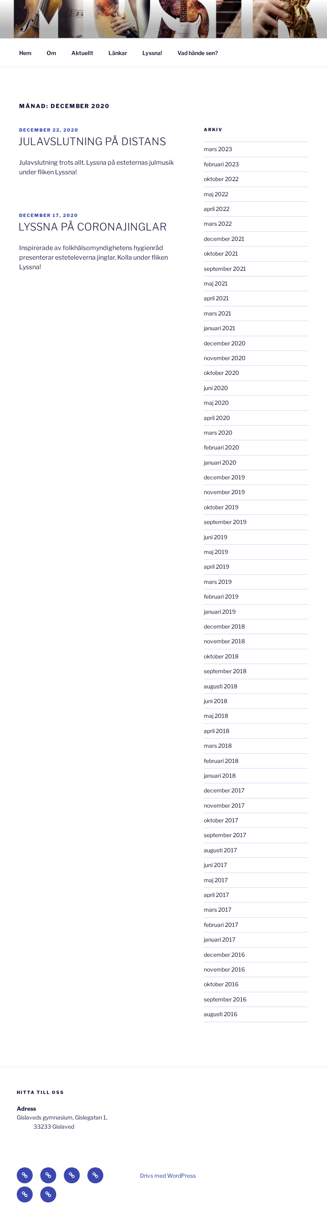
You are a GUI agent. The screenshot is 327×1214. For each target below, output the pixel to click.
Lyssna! (152, 52)
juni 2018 (215, 701)
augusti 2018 (220, 686)
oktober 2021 (221, 253)
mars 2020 (218, 432)
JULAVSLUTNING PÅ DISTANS (92, 141)
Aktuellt (82, 52)
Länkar (117, 52)
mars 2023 (218, 149)
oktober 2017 (221, 820)
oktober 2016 (221, 984)
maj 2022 (216, 194)
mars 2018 (218, 745)
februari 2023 (221, 164)
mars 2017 (217, 909)
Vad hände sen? (197, 52)
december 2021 (224, 238)
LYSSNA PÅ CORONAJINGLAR (92, 227)
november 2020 (225, 358)
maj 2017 (216, 880)
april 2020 (217, 417)
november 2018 (224, 641)
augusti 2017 (220, 850)
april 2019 (216, 566)
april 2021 (216, 298)
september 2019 (225, 521)
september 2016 (225, 999)
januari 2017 (219, 939)
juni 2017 (215, 864)
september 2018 (225, 671)
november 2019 (224, 492)
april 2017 (216, 894)
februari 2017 (221, 924)
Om (51, 52)
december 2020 (225, 343)
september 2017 (225, 835)
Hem (25, 52)
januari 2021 (219, 328)
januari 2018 (220, 775)
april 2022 (216, 208)
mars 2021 (217, 313)
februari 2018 (221, 760)
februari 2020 (221, 447)
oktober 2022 (221, 178)
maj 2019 (216, 551)
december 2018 (224, 626)
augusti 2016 (220, 1014)
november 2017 (224, 805)
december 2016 (224, 954)
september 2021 (225, 268)
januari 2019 (220, 611)
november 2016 (224, 969)
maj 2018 (216, 715)
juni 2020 (216, 387)
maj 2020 (216, 402)
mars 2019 (218, 581)
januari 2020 (220, 462)
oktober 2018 (221, 656)
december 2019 (224, 477)
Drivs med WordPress (168, 1175)
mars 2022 (218, 223)
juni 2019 (215, 537)
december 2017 (224, 790)
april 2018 (216, 730)
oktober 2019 (221, 507)
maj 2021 (216, 283)
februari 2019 (221, 596)
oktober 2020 (221, 372)
